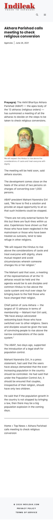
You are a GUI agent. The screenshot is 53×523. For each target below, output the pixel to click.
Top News (19, 425)
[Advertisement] (26, 72)
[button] (37, 15)
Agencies (8, 43)
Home (7, 425)
